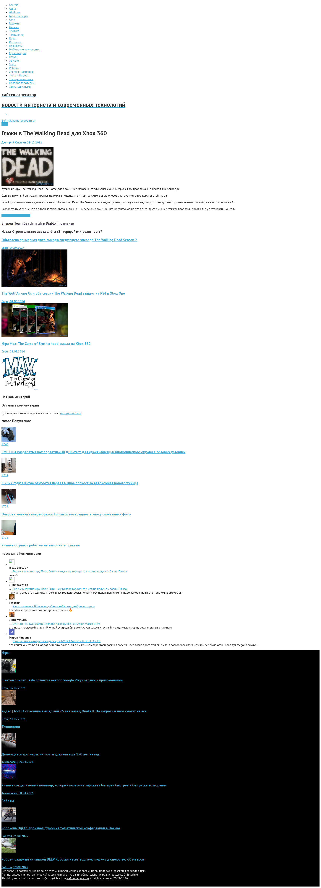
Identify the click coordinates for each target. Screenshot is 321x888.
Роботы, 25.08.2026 (14, 836)
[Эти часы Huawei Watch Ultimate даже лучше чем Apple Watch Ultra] (11, 616)
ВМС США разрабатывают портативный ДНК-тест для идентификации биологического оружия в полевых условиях (93, 452)
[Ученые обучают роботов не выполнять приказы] (8, 534)
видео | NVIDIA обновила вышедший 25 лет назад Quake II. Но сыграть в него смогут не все (74, 711)
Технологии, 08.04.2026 (17, 793)
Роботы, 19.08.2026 (14, 867)
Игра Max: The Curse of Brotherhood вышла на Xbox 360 (45, 343)
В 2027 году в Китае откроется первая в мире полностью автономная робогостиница (69, 483)
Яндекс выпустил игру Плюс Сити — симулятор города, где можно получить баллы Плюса (70, 571)
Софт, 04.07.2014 (12, 247)
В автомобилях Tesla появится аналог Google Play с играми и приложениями (62, 680)
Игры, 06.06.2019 (13, 688)
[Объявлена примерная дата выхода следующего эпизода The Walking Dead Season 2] (34, 285)
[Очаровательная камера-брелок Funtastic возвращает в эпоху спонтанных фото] (8, 503)
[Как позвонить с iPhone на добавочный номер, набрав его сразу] (11, 599)
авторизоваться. (70, 413)
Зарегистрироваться (22, 120)
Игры (4, 124)
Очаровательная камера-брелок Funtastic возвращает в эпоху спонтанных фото (66, 514)
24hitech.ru (131, 874)
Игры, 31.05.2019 (13, 719)
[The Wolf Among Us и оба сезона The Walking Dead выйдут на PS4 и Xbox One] (34, 336)
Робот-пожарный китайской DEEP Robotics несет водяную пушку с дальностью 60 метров (72, 859)
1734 (4, 475)
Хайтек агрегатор (78, 878)
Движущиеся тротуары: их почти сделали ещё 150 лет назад (50, 754)
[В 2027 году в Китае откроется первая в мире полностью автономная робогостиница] (8, 471)
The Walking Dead (12, 215)
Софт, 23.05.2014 (13, 351)
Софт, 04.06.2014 (13, 301)
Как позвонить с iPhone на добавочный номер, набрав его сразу (54, 606)
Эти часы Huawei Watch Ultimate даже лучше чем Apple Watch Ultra (56, 624)
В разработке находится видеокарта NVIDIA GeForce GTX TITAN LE (56, 641)
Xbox (27, 215)
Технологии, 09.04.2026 (17, 762)
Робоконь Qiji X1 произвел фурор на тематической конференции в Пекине (60, 828)
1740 (4, 444)
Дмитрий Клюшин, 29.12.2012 (21, 142)
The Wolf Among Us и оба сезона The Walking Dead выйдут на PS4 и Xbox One (63, 293)
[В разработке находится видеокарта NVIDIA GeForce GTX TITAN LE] (11, 634)
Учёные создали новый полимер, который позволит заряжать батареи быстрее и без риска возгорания (83, 785)
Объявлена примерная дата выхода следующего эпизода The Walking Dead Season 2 (69, 240)
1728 (4, 506)
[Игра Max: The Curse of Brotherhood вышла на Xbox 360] (20, 389)
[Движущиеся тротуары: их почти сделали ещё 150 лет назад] (8, 746)
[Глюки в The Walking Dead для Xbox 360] (27, 185)
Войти (5, 120)
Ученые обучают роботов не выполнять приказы (40, 545)
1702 (4, 537)
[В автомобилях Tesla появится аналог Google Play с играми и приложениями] (8, 672)
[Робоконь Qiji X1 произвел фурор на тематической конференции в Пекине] (8, 820)
